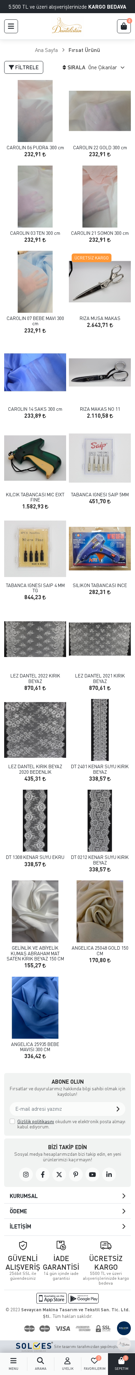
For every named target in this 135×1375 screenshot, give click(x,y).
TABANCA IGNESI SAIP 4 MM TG (35, 588)
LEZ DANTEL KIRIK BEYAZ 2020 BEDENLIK (35, 769)
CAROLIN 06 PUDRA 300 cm (35, 147)
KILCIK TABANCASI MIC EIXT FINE (35, 497)
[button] (11, 26)
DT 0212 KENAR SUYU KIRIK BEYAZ (100, 859)
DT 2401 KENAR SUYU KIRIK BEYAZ (100, 769)
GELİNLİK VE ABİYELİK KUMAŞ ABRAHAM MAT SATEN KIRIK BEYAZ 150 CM (35, 953)
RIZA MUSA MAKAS (100, 318)
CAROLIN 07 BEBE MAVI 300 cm (35, 321)
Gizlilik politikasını (35, 1121)
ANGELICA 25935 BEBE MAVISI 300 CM (35, 1046)
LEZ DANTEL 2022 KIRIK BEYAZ (35, 678)
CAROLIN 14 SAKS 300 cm (35, 408)
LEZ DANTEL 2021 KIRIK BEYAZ (100, 678)
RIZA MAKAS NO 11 (100, 408)
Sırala (77, 67)
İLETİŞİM (20, 1226)
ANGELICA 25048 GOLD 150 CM (100, 950)
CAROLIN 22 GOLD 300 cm (100, 147)
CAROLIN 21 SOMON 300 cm (100, 233)
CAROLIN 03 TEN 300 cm (35, 233)
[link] (26, 1174)
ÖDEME (18, 1211)
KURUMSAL (24, 1195)
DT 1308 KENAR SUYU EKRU (35, 857)
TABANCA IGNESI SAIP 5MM (100, 494)
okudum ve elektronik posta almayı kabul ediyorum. (71, 1124)
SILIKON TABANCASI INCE (100, 585)
